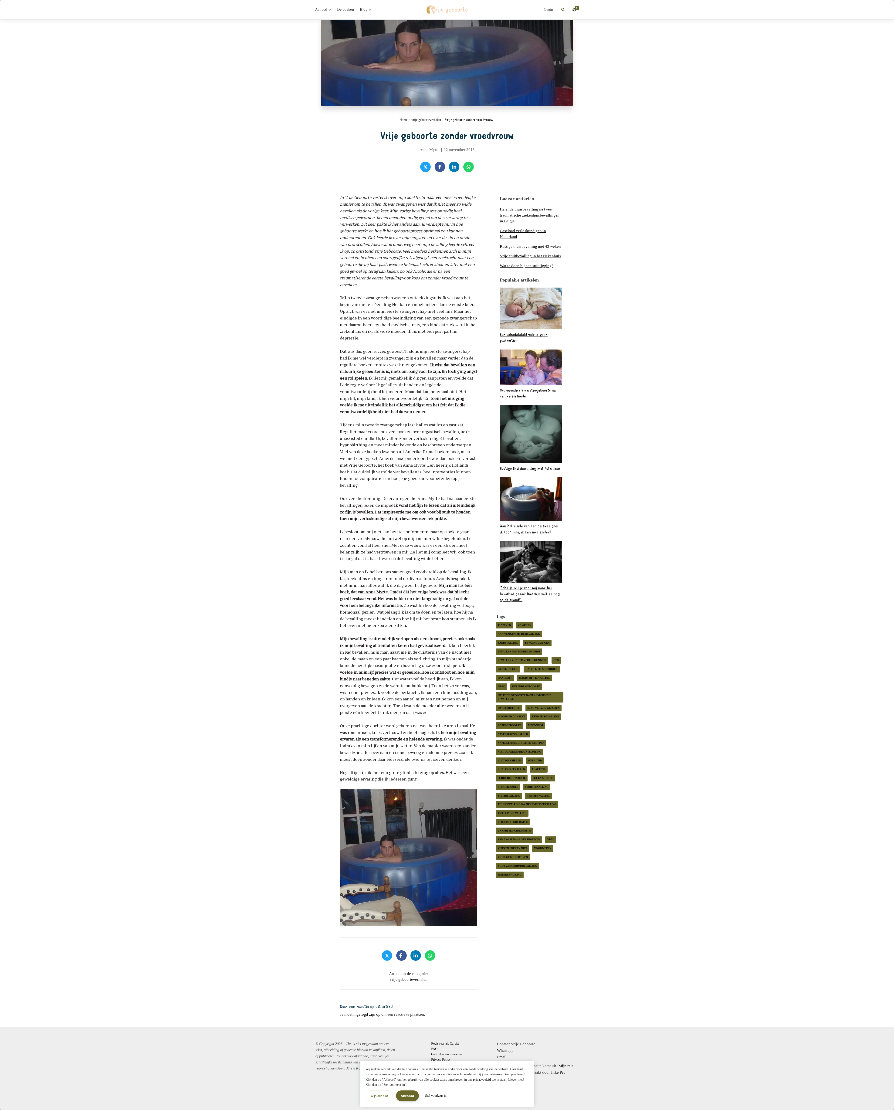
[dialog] (447, 555)
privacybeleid (482, 1079)
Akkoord (407, 1096)
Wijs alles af (379, 1096)
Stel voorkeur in (436, 1095)
